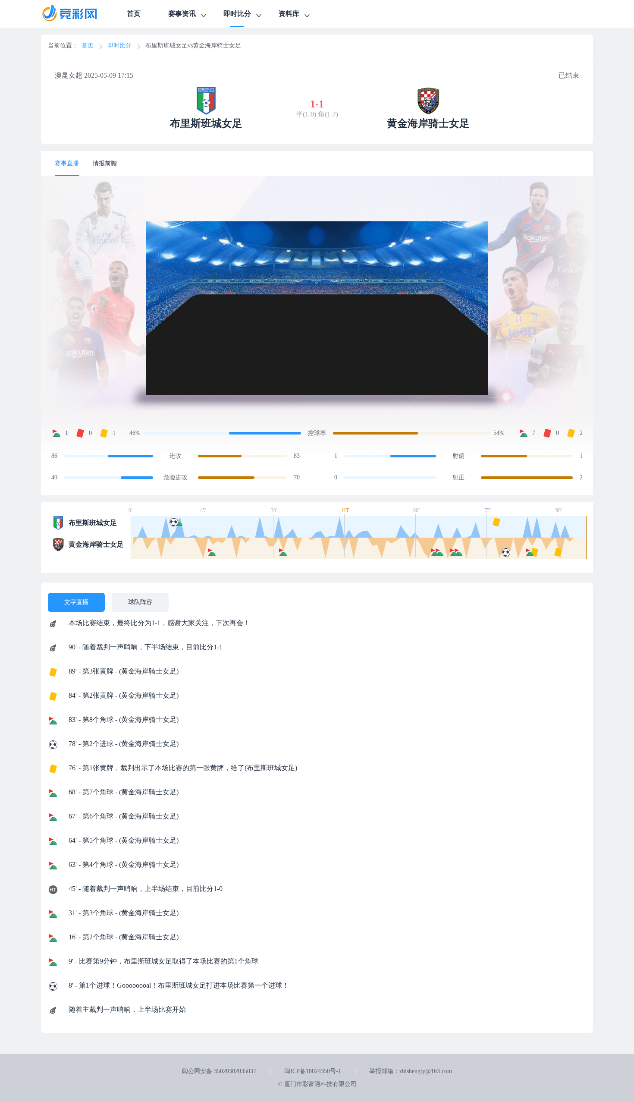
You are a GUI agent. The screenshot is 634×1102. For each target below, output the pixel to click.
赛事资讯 (182, 13)
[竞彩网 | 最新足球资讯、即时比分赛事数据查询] (77, 13)
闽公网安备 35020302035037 (219, 1071)
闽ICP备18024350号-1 (312, 1071)
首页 (134, 13)
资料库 (289, 13)
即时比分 (237, 13)
